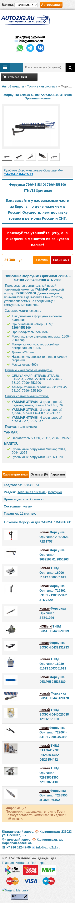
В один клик (61, 260)
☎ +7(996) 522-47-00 (29, 37)
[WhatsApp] (20, 51)
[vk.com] (40, 51)
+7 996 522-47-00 (19, 847)
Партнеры (38, 862)
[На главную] (25, 19)
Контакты (22, 862)
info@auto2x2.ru (31, 41)
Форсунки (55, 492)
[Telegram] (30, 51)
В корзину (42, 260)
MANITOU (25, 174)
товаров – (18, 77)
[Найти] (70, 67)
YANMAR (11, 174)
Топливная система (32, 492)
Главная (8, 862)
